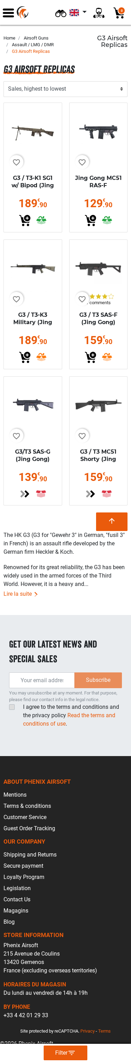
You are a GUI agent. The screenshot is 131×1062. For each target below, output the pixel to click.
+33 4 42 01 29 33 (25, 1015)
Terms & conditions (27, 806)
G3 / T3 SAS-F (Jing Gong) (98, 319)
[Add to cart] (25, 220)
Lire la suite (18, 594)
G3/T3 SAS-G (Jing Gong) (32, 455)
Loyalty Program (23, 877)
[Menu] (8, 12)
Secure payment (23, 865)
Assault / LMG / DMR (33, 44)
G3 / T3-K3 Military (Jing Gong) (32, 322)
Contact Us (16, 899)
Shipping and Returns (30, 854)
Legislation (17, 888)
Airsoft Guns (36, 38)
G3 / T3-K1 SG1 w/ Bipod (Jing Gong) (33, 185)
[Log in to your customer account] (98, 12)
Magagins (15, 910)
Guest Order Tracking (29, 828)
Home (9, 38)
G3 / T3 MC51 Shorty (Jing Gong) (98, 459)
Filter (65, 1053)
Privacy (87, 1031)
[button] (60, 12)
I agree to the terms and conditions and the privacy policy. (71, 715)
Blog (9, 921)
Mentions (15, 794)
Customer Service (24, 817)
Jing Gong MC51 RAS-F (98, 182)
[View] (24, 493)
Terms (104, 1031)
